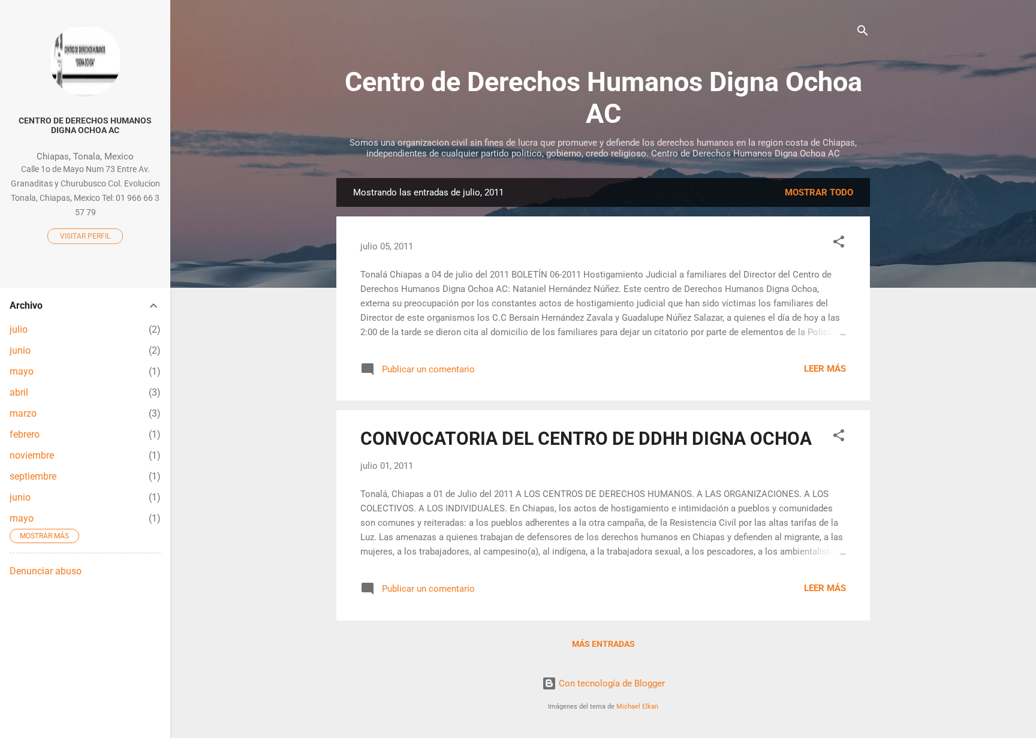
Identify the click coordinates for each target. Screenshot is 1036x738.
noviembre (32, 455)
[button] (839, 243)
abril (19, 392)
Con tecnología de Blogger (610, 683)
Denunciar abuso (46, 571)
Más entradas (603, 644)
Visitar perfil (85, 236)
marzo (23, 413)
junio (20, 350)
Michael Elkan (637, 706)
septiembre (33, 476)
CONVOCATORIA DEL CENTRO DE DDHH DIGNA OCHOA (586, 438)
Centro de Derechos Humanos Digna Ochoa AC (603, 97)
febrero (25, 434)
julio (19, 329)
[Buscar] (863, 32)
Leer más (825, 368)
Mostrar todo (819, 192)
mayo (22, 371)
